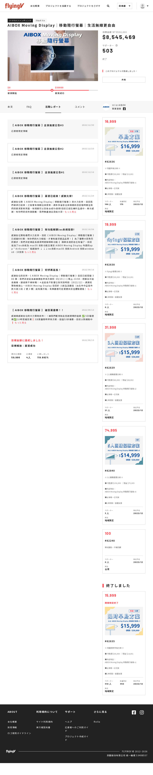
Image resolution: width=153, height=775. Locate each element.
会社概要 (35, 5)
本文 (10, 106)
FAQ (29, 106)
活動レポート (53, 106)
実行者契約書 (43, 727)
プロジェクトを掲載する (58, 5)
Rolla (97, 721)
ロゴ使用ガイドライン (19, 733)
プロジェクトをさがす (89, 5)
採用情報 (12, 727)
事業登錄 (116, 108)
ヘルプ (68, 721)
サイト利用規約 (44, 721)
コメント (80, 106)
